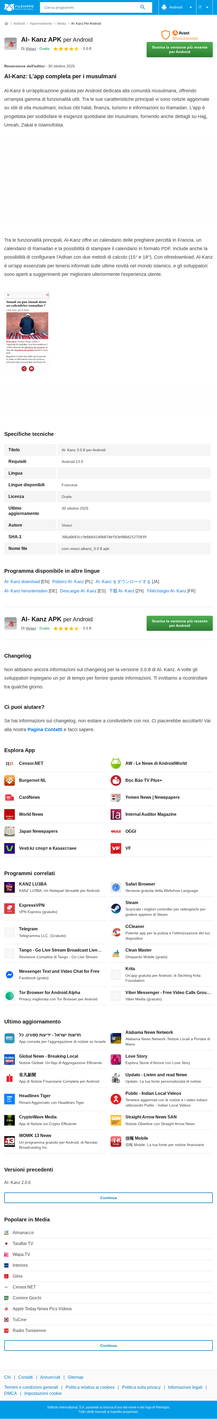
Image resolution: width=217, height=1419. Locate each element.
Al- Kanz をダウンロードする (123, 581)
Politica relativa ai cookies (90, 1387)
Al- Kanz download (22, 581)
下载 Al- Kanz (121, 591)
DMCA (10, 1393)
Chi (7, 1377)
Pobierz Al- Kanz (68, 581)
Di (28, 48)
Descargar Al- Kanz (78, 591)
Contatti (25, 1377)
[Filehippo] (19, 7)
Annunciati (50, 1377)
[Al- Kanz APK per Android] (10, 43)
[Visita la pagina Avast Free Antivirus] (180, 35)
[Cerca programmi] (142, 7)
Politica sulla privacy (141, 1387)
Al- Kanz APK (57, 39)
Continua (108, 1198)
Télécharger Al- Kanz (166, 591)
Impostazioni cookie (43, 1393)
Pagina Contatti (45, 729)
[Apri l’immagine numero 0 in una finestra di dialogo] (27, 332)
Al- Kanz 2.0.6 (17, 1182)
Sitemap (75, 1377)
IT (200, 7)
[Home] (6, 23)
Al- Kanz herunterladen (26, 591)
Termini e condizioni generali (31, 1387)
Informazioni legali (185, 1387)
